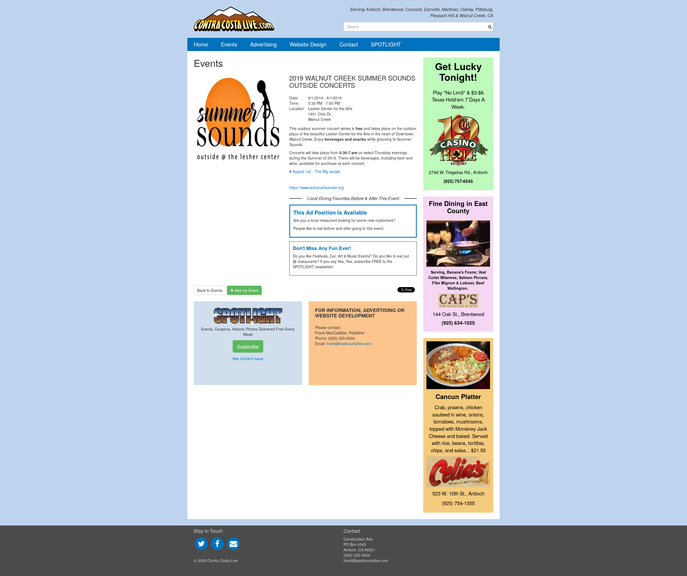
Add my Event (245, 290)
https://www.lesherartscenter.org (316, 187)
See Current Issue (247, 358)
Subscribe (248, 346)
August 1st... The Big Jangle (316, 171)
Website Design (308, 44)
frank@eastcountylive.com (349, 343)
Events (229, 44)
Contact (348, 44)
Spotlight (386, 44)
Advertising (263, 44)
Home (201, 44)
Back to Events (209, 290)
